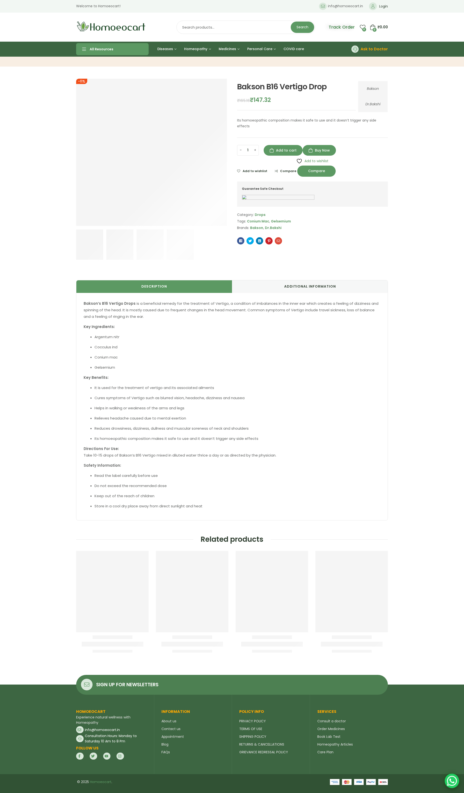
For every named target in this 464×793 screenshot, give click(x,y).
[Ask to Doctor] (355, 49)
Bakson (373, 88)
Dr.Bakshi (372, 104)
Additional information (310, 286)
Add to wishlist (255, 171)
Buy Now (322, 150)
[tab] (154, 286)
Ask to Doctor (374, 49)
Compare (288, 171)
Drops (260, 214)
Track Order (342, 27)
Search (302, 27)
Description (154, 286)
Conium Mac (258, 221)
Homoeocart (100, 781)
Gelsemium (281, 221)
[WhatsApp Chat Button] (452, 781)
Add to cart (286, 150)
